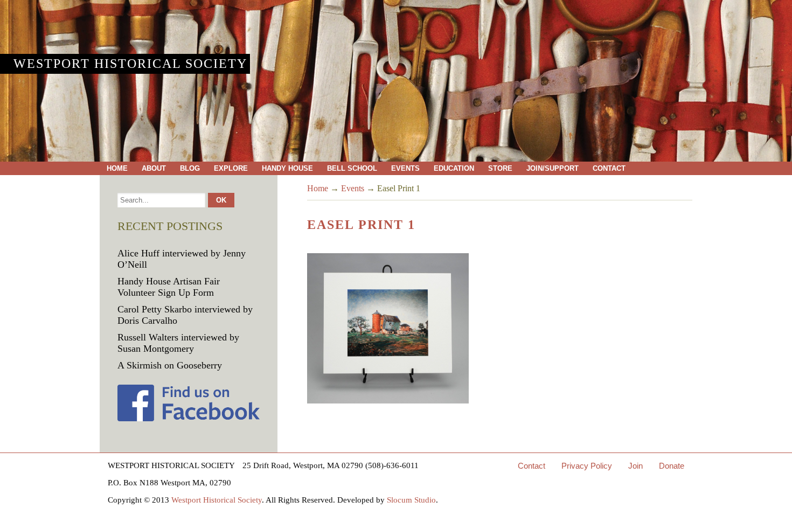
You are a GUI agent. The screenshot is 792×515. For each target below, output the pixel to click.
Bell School (352, 168)
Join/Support (552, 168)
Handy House (287, 168)
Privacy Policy (586, 465)
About (154, 168)
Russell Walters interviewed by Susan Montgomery (178, 343)
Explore (231, 168)
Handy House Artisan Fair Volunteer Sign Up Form (168, 287)
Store (500, 168)
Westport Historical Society (130, 64)
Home (117, 168)
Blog (190, 168)
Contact (609, 168)
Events (405, 168)
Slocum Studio (411, 500)
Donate (671, 465)
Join (635, 465)
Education (454, 168)
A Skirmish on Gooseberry (169, 365)
